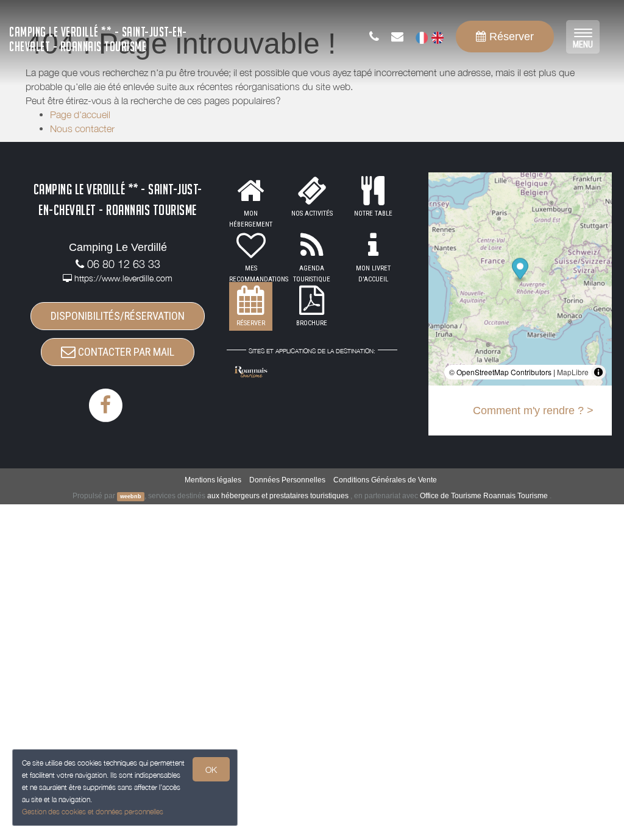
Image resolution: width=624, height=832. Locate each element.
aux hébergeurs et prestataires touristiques (278, 496)
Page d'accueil (80, 114)
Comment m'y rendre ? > (533, 410)
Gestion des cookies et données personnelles (92, 811)
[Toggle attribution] (598, 372)
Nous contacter (82, 128)
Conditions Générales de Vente (385, 480)
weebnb (130, 496)
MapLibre (573, 372)
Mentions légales (213, 480)
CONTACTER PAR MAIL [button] (125, 351)
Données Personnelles (287, 480)
